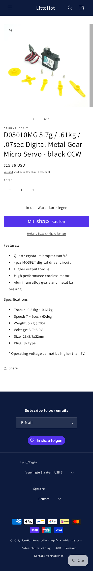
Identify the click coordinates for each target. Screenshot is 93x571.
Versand (8, 172)
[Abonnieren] (71, 423)
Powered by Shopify (45, 540)
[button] (9, 7)
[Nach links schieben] (33, 119)
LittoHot (26, 540)
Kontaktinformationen (48, 555)
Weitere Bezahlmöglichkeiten (46, 233)
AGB (58, 548)
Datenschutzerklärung (36, 548)
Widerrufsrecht (73, 540)
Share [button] (13, 368)
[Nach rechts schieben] (60, 119)
